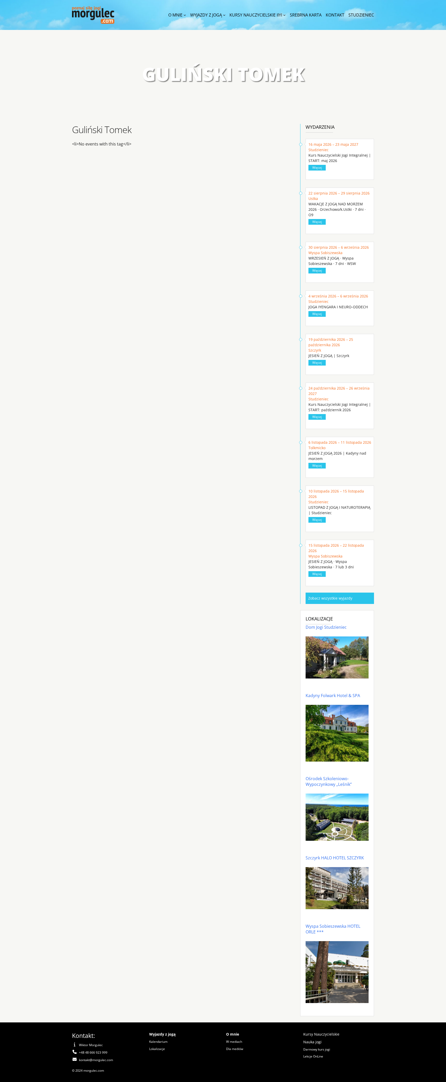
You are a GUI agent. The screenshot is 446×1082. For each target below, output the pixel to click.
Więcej (317, 167)
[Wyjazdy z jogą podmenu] (224, 15)
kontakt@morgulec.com (96, 1060)
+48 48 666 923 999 (93, 1052)
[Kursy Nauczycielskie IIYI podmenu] (284, 15)
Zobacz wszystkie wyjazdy (330, 598)
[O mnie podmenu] (185, 15)
